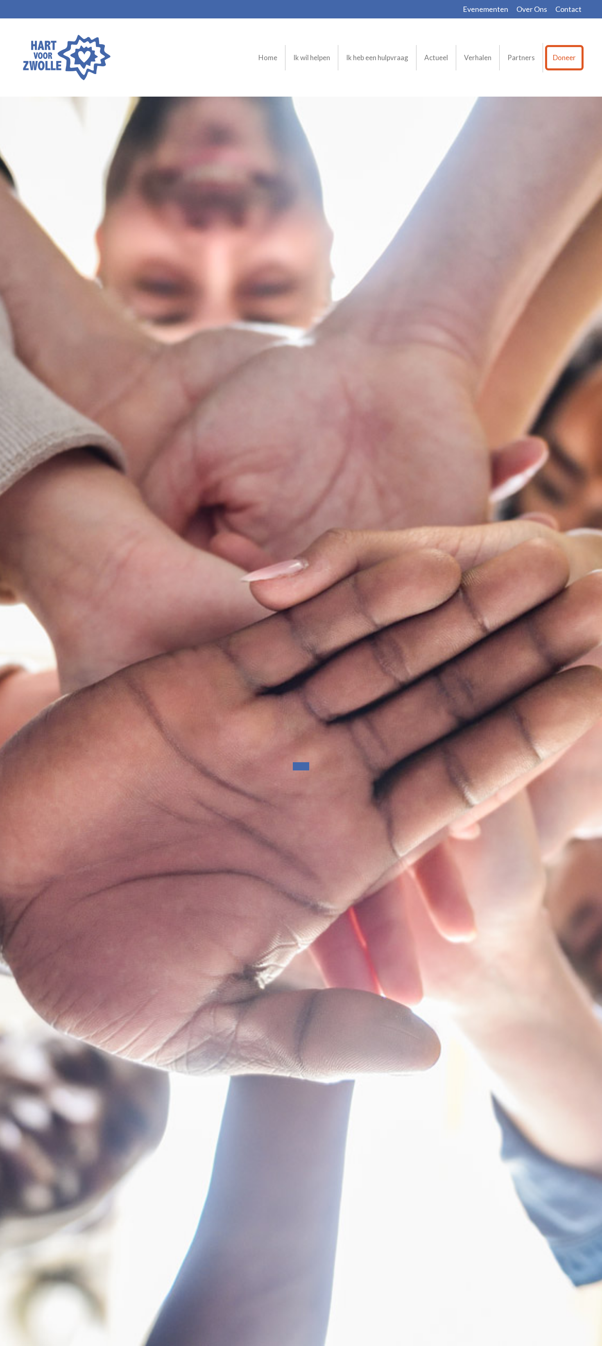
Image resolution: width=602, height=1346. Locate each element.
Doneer (564, 57)
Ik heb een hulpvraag (377, 57)
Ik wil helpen (311, 57)
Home (267, 57)
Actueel (436, 57)
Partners (521, 57)
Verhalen (477, 57)
